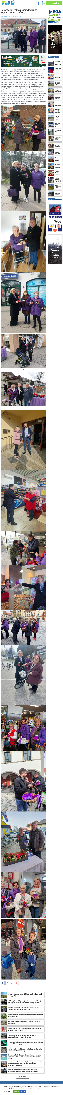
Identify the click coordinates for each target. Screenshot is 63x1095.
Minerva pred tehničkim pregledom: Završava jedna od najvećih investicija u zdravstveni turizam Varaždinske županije (24, 1056)
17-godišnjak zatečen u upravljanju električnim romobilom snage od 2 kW (58, 127)
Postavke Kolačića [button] (7, 1091)
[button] (3, 983)
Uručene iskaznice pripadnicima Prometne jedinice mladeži (58, 154)
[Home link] (8, 3)
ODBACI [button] (23, 1091)
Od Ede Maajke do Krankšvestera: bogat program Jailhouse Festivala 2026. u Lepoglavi (25, 1043)
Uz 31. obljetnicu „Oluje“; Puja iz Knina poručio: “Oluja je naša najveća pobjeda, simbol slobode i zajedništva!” (24, 1002)
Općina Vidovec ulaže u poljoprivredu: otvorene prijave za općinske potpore (25, 1015)
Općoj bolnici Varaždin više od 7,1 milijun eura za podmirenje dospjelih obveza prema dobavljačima (23, 1070)
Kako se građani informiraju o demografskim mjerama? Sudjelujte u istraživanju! (24, 1029)
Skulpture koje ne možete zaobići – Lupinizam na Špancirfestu (58, 85)
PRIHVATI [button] (16, 1091)
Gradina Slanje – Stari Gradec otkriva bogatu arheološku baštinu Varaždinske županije (25, 1050)
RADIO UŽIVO (54, 3)
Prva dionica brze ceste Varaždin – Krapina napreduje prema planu (24, 1022)
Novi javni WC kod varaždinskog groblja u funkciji (58, 133)
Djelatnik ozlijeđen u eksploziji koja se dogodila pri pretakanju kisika (58, 182)
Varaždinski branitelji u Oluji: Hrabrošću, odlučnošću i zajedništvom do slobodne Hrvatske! (24, 1009)
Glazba (53, 32)
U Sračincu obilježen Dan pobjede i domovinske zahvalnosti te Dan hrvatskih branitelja (22, 1036)
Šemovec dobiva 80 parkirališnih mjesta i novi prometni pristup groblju (25, 995)
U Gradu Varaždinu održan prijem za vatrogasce (58, 146)
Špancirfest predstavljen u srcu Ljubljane (58, 166)
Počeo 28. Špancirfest (57, 76)
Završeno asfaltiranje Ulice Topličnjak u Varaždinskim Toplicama (58, 120)
